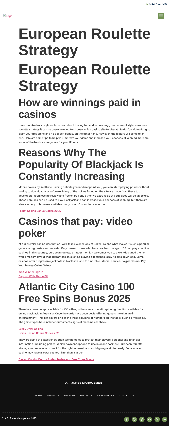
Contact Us (126, 395)
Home (38, 395)
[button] (161, 16)
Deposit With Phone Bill (33, 276)
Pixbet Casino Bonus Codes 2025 (39, 210)
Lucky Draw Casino (30, 328)
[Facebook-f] (126, 419)
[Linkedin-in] (164, 419)
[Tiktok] (142, 419)
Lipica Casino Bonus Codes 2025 (39, 333)
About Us (53, 395)
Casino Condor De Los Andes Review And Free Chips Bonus (56, 359)
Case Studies (105, 395)
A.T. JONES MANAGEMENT (84, 382)
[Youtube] (149, 419)
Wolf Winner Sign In (30, 272)
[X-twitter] (157, 419)
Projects (86, 395)
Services (69, 395)
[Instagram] (134, 419)
